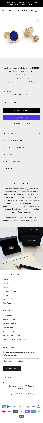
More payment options (22, 123)
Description (9, 133)
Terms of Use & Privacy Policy (14, 339)
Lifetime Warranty (10, 291)
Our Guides (7, 315)
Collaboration (8, 327)
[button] (38, 407)
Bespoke (6, 279)
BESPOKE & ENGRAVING (14, 147)
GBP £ (20, 389)
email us (19, 221)
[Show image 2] (20, 61)
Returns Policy (8, 331)
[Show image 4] (24, 61)
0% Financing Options (11, 335)
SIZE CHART (8, 168)
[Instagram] (3, 383)
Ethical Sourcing (9, 319)
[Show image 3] (22, 61)
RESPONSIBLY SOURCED (14, 140)
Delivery (6, 283)
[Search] (36, 11)
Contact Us (7, 287)
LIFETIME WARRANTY (13, 161)
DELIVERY (7, 154)
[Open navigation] (3, 11)
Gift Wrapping (8, 295)
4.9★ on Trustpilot (10, 323)
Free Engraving (9, 303)
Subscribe (12, 369)
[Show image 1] (18, 61)
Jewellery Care (8, 299)
